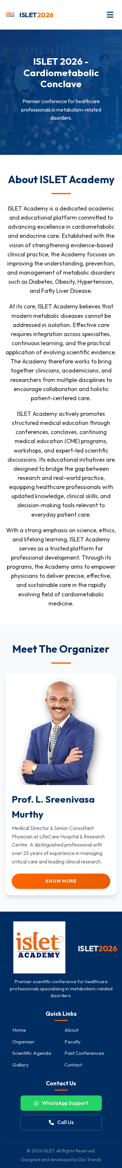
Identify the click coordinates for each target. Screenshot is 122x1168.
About (71, 1030)
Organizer (23, 1042)
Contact (73, 1065)
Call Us (65, 1122)
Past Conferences (84, 1053)
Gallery (20, 1065)
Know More (61, 881)
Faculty (72, 1042)
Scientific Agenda (31, 1053)
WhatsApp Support (65, 1103)
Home (19, 1030)
